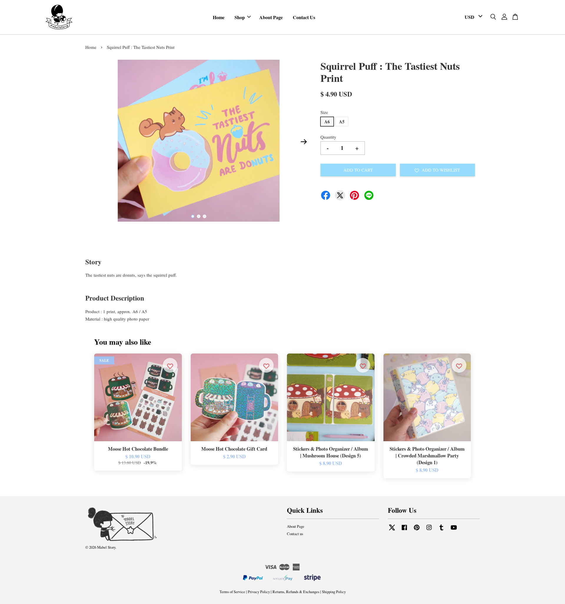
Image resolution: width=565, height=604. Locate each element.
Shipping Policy (334, 591)
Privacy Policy (259, 591)
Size (324, 112)
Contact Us (304, 17)
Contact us (295, 533)
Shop (240, 17)
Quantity (328, 137)
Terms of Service (232, 591)
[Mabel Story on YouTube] (454, 530)
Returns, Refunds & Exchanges (295, 591)
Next (303, 142)
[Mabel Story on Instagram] (429, 530)
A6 (327, 121)
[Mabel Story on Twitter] (392, 530)
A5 (342, 121)
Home (219, 17)
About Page (271, 17)
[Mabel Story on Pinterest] (417, 530)
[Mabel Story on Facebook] (404, 530)
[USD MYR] (472, 17)
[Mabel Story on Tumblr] (441, 530)
